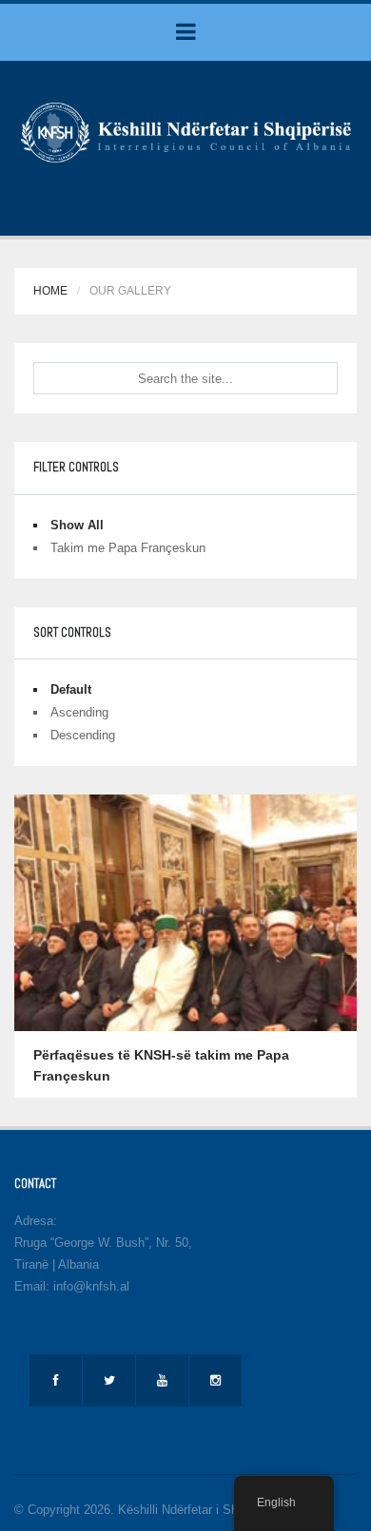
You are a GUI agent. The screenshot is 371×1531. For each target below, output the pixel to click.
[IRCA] (185, 131)
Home (50, 290)
